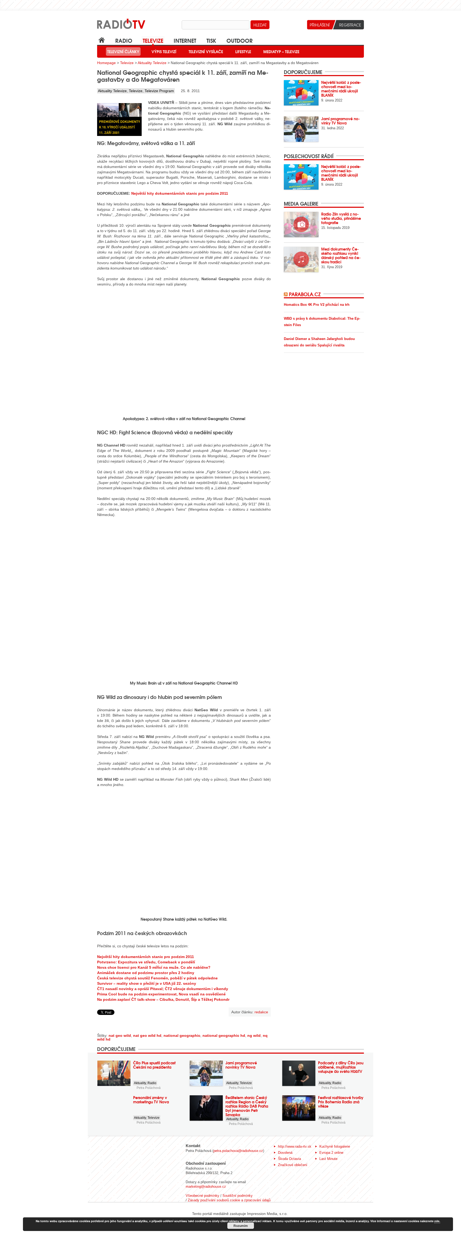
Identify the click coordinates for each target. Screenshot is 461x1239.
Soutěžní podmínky (237, 1196)
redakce (261, 1012)
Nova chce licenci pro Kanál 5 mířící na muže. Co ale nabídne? (153, 967)
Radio (123, 40)
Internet (185, 40)
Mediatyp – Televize (281, 51)
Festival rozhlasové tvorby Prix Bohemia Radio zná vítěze (340, 1102)
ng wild (254, 1035)
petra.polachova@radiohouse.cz (238, 1151)
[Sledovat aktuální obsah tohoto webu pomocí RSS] (286, 294)
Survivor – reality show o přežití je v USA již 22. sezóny (146, 983)
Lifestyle (243, 51)
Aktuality (140, 1083)
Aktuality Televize (152, 63)
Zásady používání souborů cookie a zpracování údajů (229, 1200)
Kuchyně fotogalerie (334, 1146)
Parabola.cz (305, 294)
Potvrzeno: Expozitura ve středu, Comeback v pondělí (146, 962)
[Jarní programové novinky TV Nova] (301, 129)
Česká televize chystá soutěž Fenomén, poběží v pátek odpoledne (157, 978)
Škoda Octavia (289, 1159)
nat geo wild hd (147, 1035)
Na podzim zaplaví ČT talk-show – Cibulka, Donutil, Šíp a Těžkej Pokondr (163, 999)
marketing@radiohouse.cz (206, 1187)
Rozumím (240, 1225)
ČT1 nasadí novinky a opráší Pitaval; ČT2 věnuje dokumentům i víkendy (162, 989)
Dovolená (285, 1153)
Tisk (211, 40)
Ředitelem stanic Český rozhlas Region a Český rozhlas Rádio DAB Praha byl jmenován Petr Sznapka (246, 1106)
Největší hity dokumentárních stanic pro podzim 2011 (179, 193)
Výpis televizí (164, 51)
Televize (153, 40)
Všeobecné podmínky (202, 1196)
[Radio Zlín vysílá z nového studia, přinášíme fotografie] (301, 224)
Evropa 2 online (331, 1153)
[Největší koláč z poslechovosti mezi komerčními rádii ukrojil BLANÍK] (301, 92)
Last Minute (328, 1159)
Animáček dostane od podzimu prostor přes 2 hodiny (145, 973)
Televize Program (159, 91)
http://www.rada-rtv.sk (294, 1146)
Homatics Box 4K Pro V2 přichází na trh (316, 305)
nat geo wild (120, 1035)
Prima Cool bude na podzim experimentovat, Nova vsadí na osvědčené (161, 994)
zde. (437, 1221)
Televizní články (123, 51)
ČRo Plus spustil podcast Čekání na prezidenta (154, 1065)
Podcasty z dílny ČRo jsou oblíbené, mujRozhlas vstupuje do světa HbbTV (340, 1067)
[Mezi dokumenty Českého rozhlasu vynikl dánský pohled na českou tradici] (301, 259)
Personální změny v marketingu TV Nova (151, 1100)
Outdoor (239, 40)
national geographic (182, 1035)
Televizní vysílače (206, 51)
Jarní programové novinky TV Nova (340, 121)
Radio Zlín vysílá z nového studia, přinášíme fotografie (341, 218)
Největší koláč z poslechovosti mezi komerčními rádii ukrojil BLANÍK (341, 88)
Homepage (106, 63)
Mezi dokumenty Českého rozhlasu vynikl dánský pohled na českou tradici (341, 255)
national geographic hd (223, 1035)
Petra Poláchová (149, 1088)
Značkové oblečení (292, 1165)
